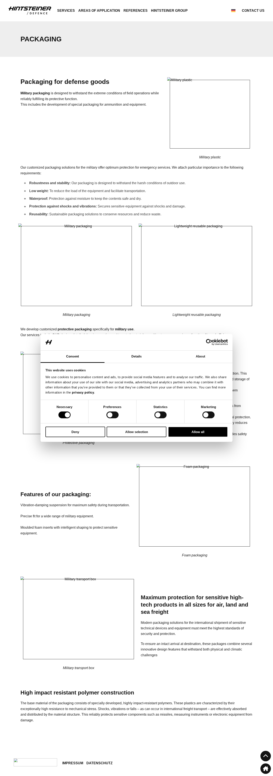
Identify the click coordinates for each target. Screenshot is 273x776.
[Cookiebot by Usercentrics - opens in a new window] (209, 342)
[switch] (112, 414)
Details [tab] (136, 356)
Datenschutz (99, 763)
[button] (265, 756)
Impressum (72, 763)
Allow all (198, 432)
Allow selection (136, 432)
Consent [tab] (72, 356)
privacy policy (83, 392)
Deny (75, 432)
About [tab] (200, 356)
